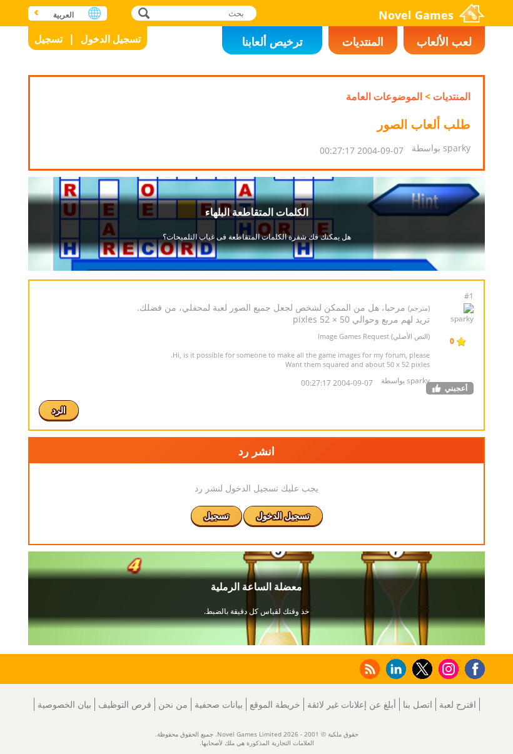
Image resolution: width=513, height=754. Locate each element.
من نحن (173, 704)
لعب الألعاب (444, 41)
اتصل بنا (417, 704)
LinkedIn (394, 669)
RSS (368, 668)
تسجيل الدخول (111, 39)
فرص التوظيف (124, 704)
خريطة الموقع (275, 704)
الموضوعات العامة (384, 96)
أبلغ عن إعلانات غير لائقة (351, 704)
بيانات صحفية (219, 704)
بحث (142, 13)
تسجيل (48, 39)
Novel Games (416, 15)
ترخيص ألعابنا (272, 41)
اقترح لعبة (457, 704)
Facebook (472, 667)
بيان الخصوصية (64, 704)
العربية (63, 14)
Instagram (447, 668)
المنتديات (362, 41)
